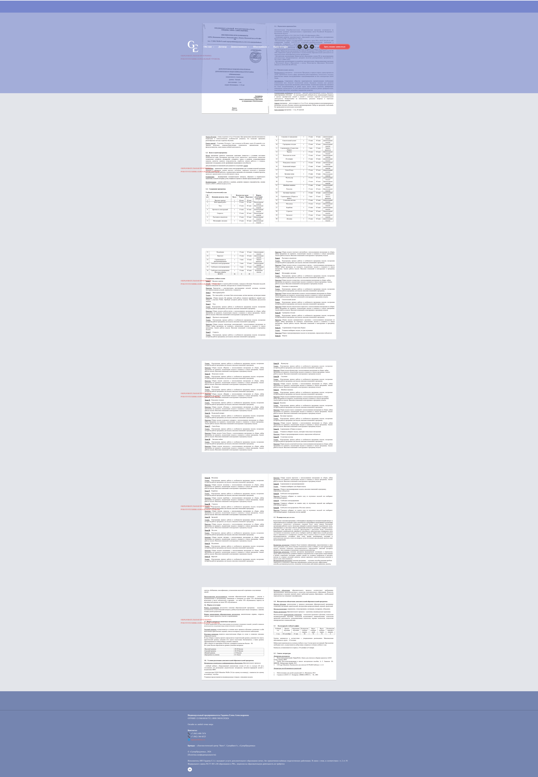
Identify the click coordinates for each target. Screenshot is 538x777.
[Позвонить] (300, 47)
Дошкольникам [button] (239, 46)
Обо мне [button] (208, 46)
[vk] (312, 47)
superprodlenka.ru (198, 739)
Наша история (280, 46)
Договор (222, 46)
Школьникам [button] (260, 46)
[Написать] (306, 47)
